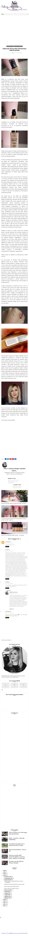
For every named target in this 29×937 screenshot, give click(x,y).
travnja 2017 (7, 893)
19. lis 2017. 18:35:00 (9, 543)
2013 (4, 904)
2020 (4, 870)
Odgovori (7, 546)
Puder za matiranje (18, 46)
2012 (4, 905)
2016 (4, 899)
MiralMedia (11, 933)
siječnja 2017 (7, 898)
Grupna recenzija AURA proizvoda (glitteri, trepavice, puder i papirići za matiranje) (17, 857)
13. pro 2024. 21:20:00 (9, 612)
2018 (4, 873)
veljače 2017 (7, 896)
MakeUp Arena (13, 592)
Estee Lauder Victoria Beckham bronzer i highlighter (13, 882)
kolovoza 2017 (8, 890)
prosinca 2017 (8, 876)
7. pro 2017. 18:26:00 (9, 583)
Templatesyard (18, 935)
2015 (4, 901)
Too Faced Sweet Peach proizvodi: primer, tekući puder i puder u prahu (13, 519)
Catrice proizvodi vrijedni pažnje (11, 886)
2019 (4, 872)
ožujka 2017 (7, 894)
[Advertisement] (14, 30)
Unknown (8, 541)
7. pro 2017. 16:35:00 (9, 551)
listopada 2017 (8, 879)
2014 (4, 902)
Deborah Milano (10, 46)
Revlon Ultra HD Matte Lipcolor (11, 888)
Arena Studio (24, 933)
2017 (4, 875)
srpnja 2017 (7, 891)
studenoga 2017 (8, 878)
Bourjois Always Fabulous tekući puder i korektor (13, 503)
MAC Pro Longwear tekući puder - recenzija (12, 535)
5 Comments (19, 52)
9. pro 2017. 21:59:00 (13, 593)
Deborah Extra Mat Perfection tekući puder (14, 884)
